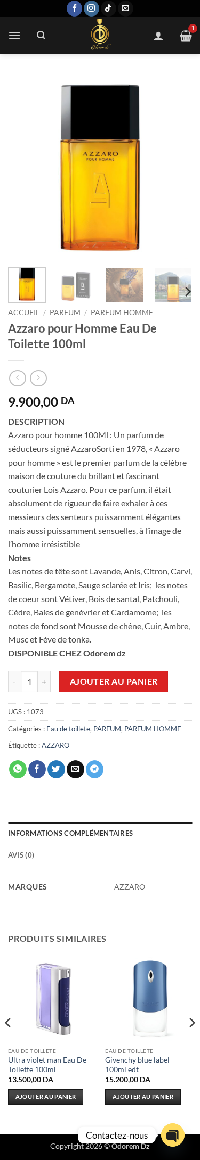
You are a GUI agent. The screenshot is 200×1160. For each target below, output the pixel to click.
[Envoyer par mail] (75, 769)
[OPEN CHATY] (173, 1135)
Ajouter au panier (114, 681)
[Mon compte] (158, 35)
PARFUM (65, 312)
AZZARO (55, 745)
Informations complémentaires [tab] (70, 833)
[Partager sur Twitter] (56, 769)
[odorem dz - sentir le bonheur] (99, 35)
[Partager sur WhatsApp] (18, 769)
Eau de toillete (68, 729)
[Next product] (17, 378)
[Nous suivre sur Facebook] (74, 9)
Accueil (23, 312)
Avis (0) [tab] (21, 855)
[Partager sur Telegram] (94, 769)
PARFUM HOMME (122, 312)
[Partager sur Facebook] (37, 769)
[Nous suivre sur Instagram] (91, 9)
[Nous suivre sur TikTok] (108, 9)
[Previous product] (38, 378)
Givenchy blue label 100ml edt (137, 1065)
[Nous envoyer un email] (125, 9)
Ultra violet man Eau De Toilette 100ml (47, 1065)
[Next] (175, 167)
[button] (14, 35)
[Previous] (25, 167)
